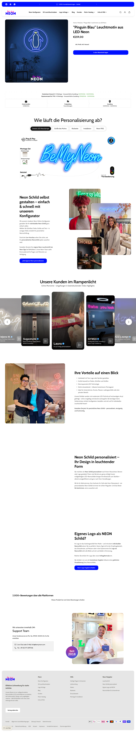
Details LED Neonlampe (40, 129)
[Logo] (11, 12)
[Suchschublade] (120, 12)
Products (80, 23)
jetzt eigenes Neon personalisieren (33, 261)
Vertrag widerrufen (13, 710)
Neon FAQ (100, 129)
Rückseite (75, 129)
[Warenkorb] (129, 12)
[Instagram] (6, 4)
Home (75, 23)
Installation (87, 129)
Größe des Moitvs (60, 129)
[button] (7, 322)
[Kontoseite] (125, 12)
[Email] (10, 4)
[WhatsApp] (14, 4)
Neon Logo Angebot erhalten (86, 568)
